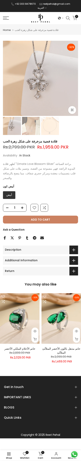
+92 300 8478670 (25, 4)
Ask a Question (14, 230)
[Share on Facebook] (4, 238)
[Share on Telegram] (34, 238)
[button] (61, 18)
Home (7, 30)
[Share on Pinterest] (19, 238)
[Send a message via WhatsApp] (74, 454)
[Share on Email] (42, 238)
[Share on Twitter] (12, 238)
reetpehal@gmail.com (56, 4)
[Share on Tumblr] (27, 238)
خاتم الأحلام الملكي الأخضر (19, 349)
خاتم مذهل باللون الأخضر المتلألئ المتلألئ (61, 351)
